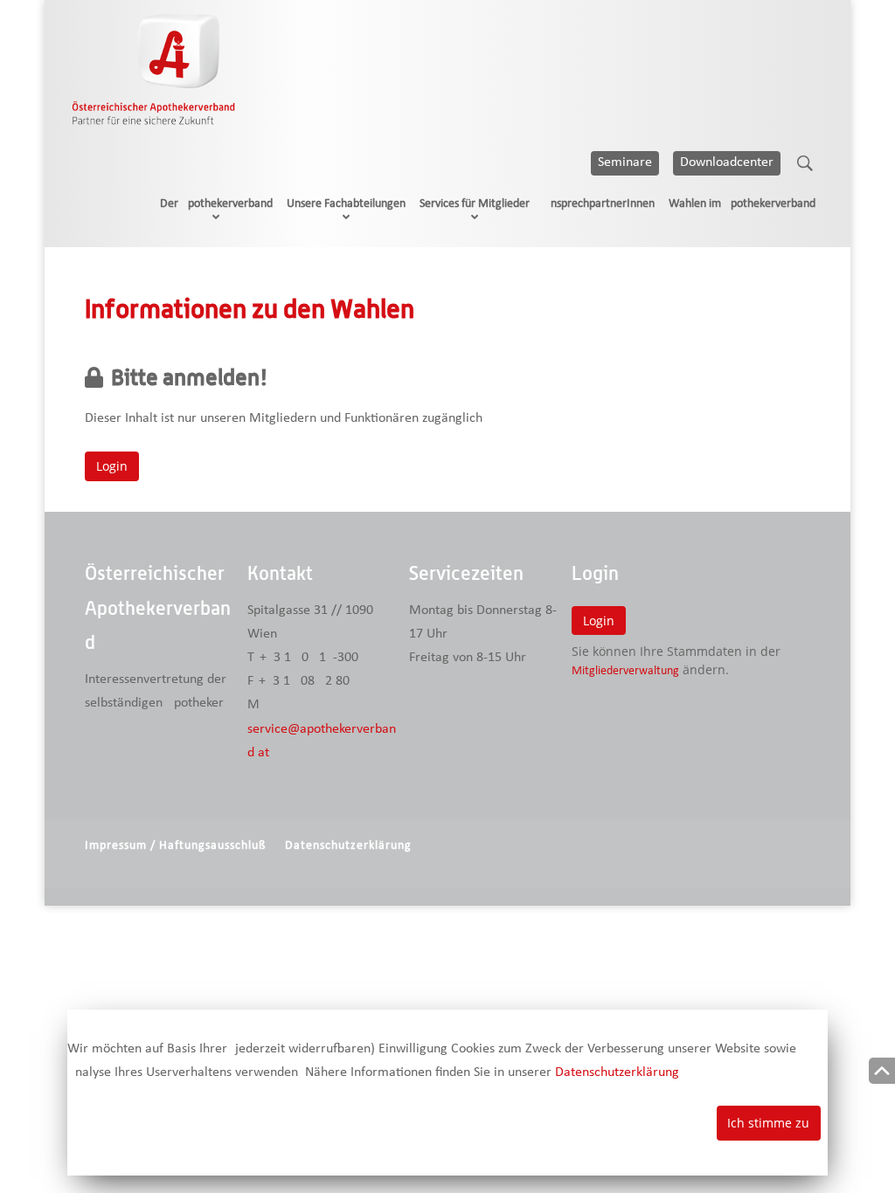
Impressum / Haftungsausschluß (175, 845)
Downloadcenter (727, 162)
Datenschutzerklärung (348, 845)
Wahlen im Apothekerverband (742, 203)
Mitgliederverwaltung (625, 671)
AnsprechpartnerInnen (599, 203)
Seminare (625, 162)
